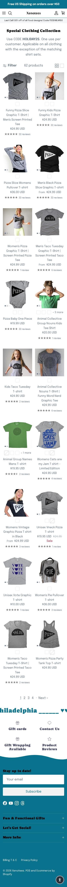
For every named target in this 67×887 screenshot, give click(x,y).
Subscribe (33, 791)
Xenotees (18, 870)
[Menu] (4, 13)
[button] (60, 880)
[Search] (12, 13)
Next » (43, 698)
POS (28, 870)
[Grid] (57, 66)
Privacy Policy (29, 860)
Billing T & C (10, 860)
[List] (62, 66)
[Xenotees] (33, 13)
